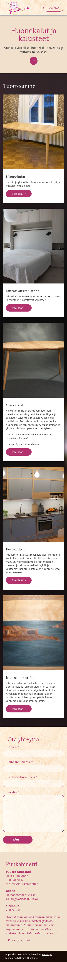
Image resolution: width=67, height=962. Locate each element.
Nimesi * (13, 747)
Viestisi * (13, 792)
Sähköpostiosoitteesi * (22, 777)
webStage (47, 954)
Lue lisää (17, 193)
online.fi (33, 958)
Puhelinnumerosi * (20, 762)
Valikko (54, 7)
